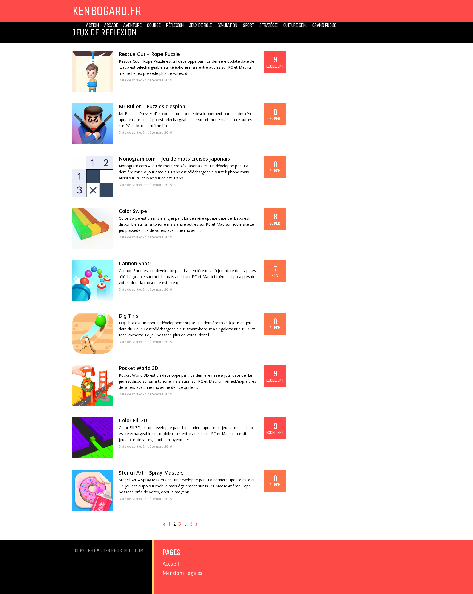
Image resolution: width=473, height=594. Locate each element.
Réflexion (175, 25)
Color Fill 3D (133, 420)
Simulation (227, 25)
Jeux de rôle (200, 25)
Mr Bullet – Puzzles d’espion (152, 106)
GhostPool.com (127, 550)
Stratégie (268, 25)
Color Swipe (133, 211)
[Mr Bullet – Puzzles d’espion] (92, 123)
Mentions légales (183, 573)
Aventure (132, 25)
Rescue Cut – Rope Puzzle (149, 54)
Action (92, 25)
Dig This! (129, 315)
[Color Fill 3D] (92, 437)
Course (153, 25)
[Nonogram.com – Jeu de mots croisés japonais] (92, 176)
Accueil (171, 563)
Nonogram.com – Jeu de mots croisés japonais (174, 158)
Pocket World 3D (138, 368)
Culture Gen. (295, 25)
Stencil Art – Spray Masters (151, 472)
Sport (248, 25)
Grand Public (324, 25)
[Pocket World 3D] (92, 385)
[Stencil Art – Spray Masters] (92, 490)
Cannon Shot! (135, 263)
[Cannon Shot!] (92, 280)
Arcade (111, 25)
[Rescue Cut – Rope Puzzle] (92, 71)
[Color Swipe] (92, 228)
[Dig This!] (92, 333)
